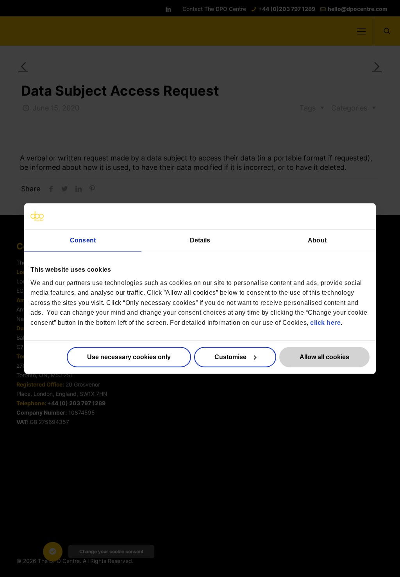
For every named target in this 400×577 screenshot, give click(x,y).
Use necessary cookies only (129, 356)
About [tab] (317, 240)
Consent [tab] (83, 240)
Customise (230, 356)
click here (325, 322)
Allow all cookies (324, 356)
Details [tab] (200, 240)
